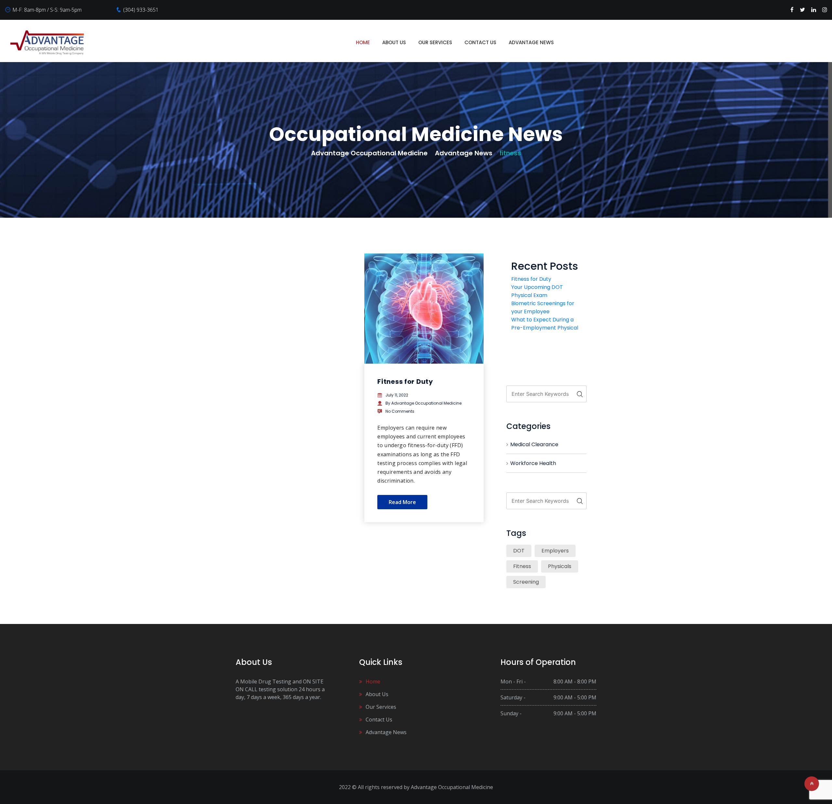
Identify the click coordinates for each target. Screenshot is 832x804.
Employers (555, 550)
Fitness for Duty (405, 381)
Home (363, 42)
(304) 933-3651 (141, 9)
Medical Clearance (534, 444)
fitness (522, 566)
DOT (519, 550)
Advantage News (531, 42)
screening (526, 582)
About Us (394, 42)
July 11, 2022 (396, 395)
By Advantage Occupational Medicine (423, 403)
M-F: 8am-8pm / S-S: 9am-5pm (47, 9)
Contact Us (480, 42)
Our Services (435, 42)
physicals (559, 566)
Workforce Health (533, 463)
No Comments (399, 411)
